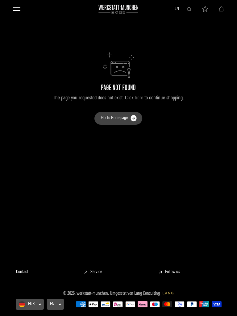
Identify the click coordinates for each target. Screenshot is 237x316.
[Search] (189, 9)
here (139, 98)
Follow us (172, 272)
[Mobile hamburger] (16, 9)
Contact (22, 272)
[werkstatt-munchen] (118, 9)
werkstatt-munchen (92, 293)
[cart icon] (221, 9)
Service (96, 272)
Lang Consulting (147, 293)
